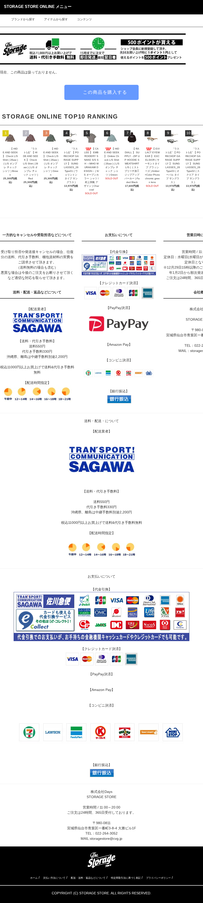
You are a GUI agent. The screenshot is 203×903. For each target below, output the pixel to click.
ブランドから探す (23, 19)
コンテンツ (84, 19)
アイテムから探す (56, 19)
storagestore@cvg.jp (106, 839)
